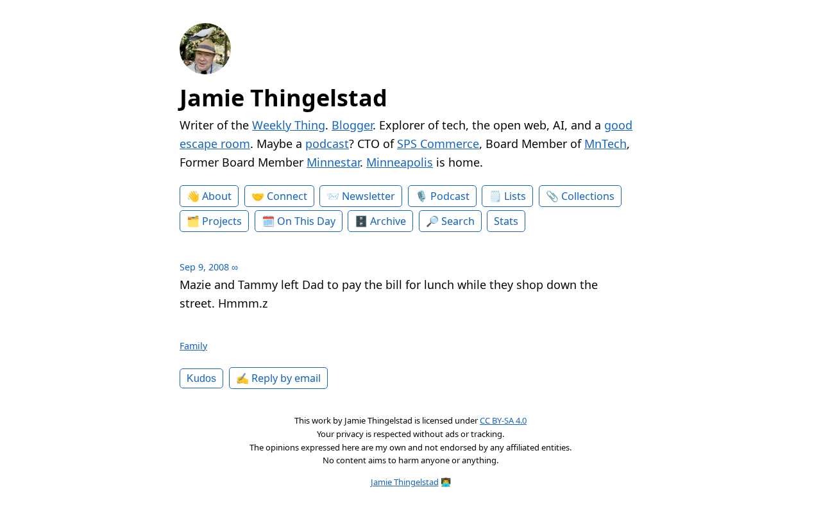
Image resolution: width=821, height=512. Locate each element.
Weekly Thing (288, 125)
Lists (515, 196)
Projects (222, 221)
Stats (506, 221)
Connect (287, 196)
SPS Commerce (438, 143)
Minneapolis (399, 162)
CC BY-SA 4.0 (503, 420)
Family (193, 346)
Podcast (450, 196)
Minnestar (333, 162)
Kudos (201, 378)
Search (458, 221)
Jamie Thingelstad (283, 97)
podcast (327, 143)
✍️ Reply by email (278, 378)
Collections (587, 196)
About (217, 196)
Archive (388, 221)
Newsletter (368, 196)
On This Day (306, 221)
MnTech (605, 143)
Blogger (352, 125)
